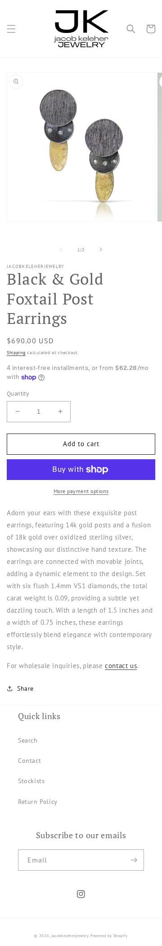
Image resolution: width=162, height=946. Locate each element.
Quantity (18, 393)
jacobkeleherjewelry (70, 935)
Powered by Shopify (109, 935)
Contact (29, 761)
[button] (11, 29)
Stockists (31, 781)
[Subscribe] (134, 860)
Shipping (16, 352)
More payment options (81, 491)
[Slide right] (101, 249)
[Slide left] (61, 249)
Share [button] (25, 688)
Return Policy (38, 802)
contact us (121, 665)
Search (28, 740)
